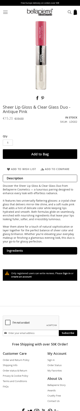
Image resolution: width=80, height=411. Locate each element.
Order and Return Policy (16, 360)
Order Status (54, 365)
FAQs (6, 386)
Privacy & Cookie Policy (15, 375)
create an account (21, 276)
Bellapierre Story (56, 385)
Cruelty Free (54, 395)
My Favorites (54, 370)
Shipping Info (10, 365)
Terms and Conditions (15, 381)
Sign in (67, 273)
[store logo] (40, 12)
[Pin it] (42, 99)
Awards (51, 390)
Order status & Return (15, 370)
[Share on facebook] (37, 99)
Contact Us (53, 401)
